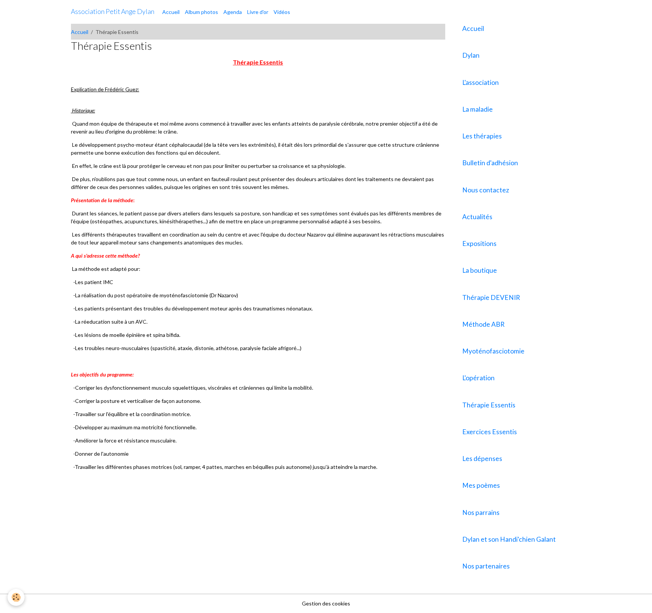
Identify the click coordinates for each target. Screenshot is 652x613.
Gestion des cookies (326, 603)
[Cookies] (16, 597)
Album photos (201, 12)
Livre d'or (257, 12)
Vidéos (282, 12)
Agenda (232, 12)
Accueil (171, 12)
